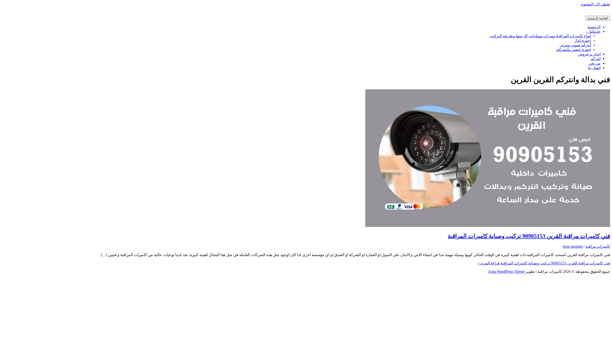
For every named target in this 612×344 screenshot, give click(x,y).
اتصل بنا (594, 68)
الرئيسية (594, 27)
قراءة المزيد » (544, 263)
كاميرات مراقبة (597, 246)
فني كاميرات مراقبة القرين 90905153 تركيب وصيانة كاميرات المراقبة (529, 236)
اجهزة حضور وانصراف (573, 50)
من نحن (594, 63)
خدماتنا (595, 31)
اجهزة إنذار (582, 40)
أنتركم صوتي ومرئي (575, 45)
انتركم (596, 59)
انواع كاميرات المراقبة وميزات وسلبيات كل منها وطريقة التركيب (540, 36)
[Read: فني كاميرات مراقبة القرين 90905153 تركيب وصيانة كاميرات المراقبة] (487, 226)
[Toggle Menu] (588, 32)
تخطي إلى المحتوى (595, 4)
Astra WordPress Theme (506, 271)
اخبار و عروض (589, 54)
